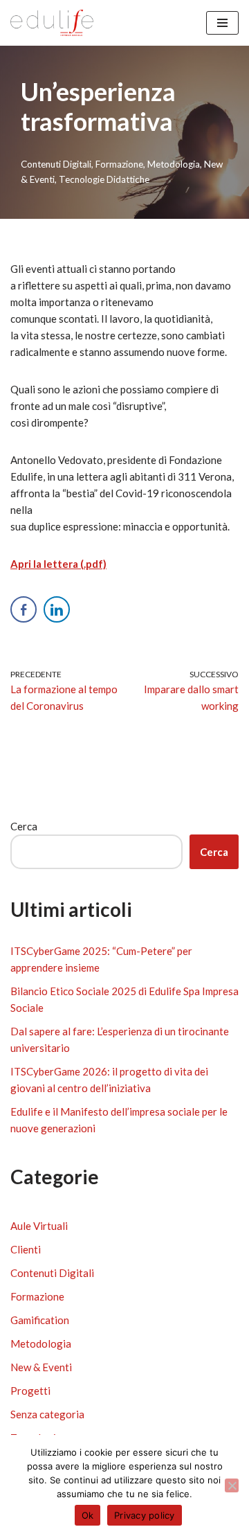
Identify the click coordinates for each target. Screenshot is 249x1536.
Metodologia (173, 164)
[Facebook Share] (23, 609)
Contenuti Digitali (56, 164)
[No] (232, 1485)
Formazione (119, 164)
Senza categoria (47, 1414)
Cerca (23, 826)
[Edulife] (51, 23)
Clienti (25, 1249)
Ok (88, 1515)
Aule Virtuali (39, 1226)
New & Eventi (41, 1367)
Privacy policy (144, 1515)
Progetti (30, 1390)
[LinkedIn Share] (57, 609)
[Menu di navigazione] (222, 23)
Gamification (39, 1320)
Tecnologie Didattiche (104, 179)
